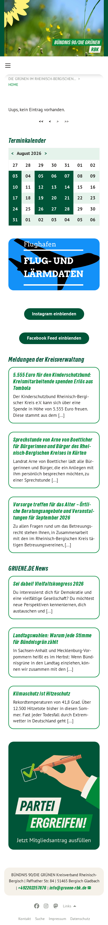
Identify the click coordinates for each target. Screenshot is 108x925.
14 (67, 187)
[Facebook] (36, 906)
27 (54, 209)
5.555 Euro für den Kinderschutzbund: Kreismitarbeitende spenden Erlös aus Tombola (53, 381)
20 (54, 198)
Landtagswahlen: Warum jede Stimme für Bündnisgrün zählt (52, 638)
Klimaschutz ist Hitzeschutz (41, 694)
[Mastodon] (55, 906)
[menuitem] (24, 918)
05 (41, 176)
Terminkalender (27, 140)
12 (41, 187)
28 (67, 209)
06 (54, 176)
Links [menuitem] (67, 906)
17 (15, 198)
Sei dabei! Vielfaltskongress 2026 (48, 584)
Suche (40, 918)
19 (41, 198)
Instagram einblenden (54, 314)
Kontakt (24, 918)
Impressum (57, 918)
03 (15, 176)
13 (54, 187)
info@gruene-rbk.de (68, 887)
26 (41, 209)
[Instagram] (46, 906)
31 (15, 220)
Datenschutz (80, 918)
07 (67, 176)
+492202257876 (32, 887)
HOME (13, 84)
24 (15, 209)
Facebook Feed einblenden (54, 338)
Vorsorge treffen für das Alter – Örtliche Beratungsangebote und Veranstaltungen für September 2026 (53, 511)
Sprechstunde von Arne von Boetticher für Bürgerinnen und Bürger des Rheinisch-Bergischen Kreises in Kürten (53, 446)
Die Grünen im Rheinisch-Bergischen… (42, 78)
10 (15, 187)
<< (41, 121)
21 (67, 198)
